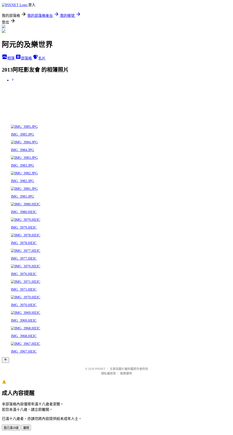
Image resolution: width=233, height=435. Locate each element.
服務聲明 (126, 373)
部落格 (27, 58)
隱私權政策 (108, 373)
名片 (42, 58)
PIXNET (100, 368)
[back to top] (5, 360)
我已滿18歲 (11, 428)
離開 (26, 428)
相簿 (11, 58)
